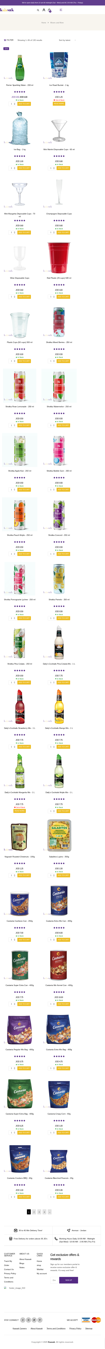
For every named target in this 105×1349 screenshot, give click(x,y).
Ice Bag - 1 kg (20, 149)
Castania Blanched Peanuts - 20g (59, 1178)
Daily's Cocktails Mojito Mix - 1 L (59, 792)
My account (42, 1273)
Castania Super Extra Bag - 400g (20, 1114)
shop (39, 1265)
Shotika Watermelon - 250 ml (59, 406)
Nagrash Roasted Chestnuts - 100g (20, 857)
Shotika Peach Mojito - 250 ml (19, 535)
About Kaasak (25, 1259)
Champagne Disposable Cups (59, 214)
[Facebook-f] (22, 1320)
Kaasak (51, 1342)
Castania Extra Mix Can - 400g (59, 921)
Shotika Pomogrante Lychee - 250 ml (19, 599)
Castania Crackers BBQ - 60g (19, 1178)
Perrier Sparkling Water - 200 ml (19, 85)
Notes (21, 1267)
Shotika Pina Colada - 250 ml (19, 664)
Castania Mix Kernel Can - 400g (59, 985)
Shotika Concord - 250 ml (59, 535)
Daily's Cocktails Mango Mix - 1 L (59, 728)
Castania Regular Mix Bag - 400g (20, 1049)
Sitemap (88, 1328)
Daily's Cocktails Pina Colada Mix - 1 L (59, 664)
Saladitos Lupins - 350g (59, 857)
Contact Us (9, 1269)
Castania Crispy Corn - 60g (59, 1114)
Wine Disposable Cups (19, 278)
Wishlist (40, 1269)
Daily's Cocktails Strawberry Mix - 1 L (19, 728)
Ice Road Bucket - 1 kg (59, 85)
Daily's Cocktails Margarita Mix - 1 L (20, 792)
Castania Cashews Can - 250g (20, 921)
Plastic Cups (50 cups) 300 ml (19, 342)
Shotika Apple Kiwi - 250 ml (19, 471)
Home (43, 23)
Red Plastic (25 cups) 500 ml (59, 278)
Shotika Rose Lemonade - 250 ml (19, 406)
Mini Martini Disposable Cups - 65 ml (59, 149)
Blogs (21, 1263)
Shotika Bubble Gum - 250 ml (59, 471)
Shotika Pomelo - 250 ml (59, 599)
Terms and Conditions (56, 1328)
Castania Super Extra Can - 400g (20, 985)
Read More (59, 104)
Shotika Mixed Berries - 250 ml (59, 342)
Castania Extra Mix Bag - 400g (59, 1049)
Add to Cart (24, 104)
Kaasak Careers (20, 1328)
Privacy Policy (10, 1273)
